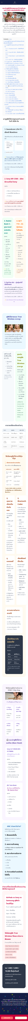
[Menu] (2, 2)
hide (10, 39)
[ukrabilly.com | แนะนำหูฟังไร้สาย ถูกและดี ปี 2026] (15, 2)
